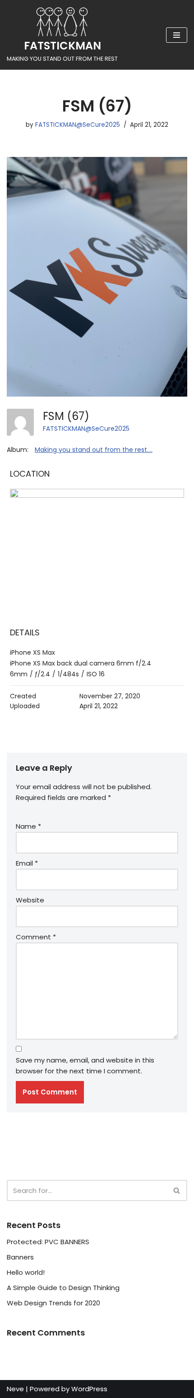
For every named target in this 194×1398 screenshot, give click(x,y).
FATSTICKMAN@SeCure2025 (77, 125)
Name (28, 826)
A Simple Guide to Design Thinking (63, 1287)
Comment (36, 937)
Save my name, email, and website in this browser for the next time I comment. (85, 1065)
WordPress (89, 1389)
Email (27, 863)
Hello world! (26, 1272)
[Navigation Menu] (176, 35)
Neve (15, 1389)
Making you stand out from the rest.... (93, 449)
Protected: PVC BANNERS (48, 1241)
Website (30, 900)
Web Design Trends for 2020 (53, 1303)
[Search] (177, 1190)
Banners (20, 1257)
